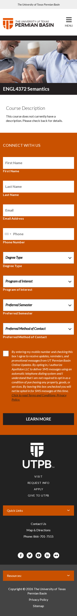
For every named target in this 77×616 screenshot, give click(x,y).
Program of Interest (17, 289)
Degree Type (12, 266)
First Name (11, 171)
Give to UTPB (38, 495)
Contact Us (38, 524)
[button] (69, 26)
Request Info (38, 482)
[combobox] (7, 234)
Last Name (11, 195)
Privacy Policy (38, 599)
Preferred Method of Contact (25, 337)
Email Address (13, 218)
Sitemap (38, 606)
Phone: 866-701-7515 (38, 536)
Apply (38, 489)
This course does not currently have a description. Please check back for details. (34, 113)
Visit (38, 476)
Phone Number (14, 242)
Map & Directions (38, 530)
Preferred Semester (18, 313)
